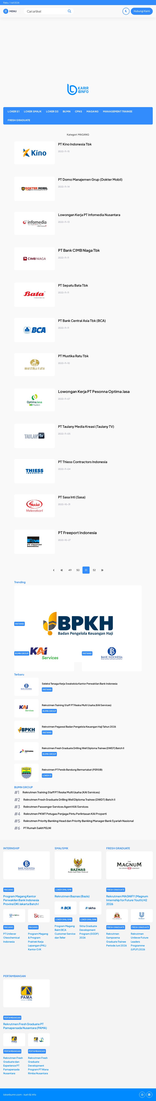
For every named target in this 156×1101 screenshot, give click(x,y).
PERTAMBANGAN (12, 1017)
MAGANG (93, 111)
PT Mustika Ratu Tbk (73, 356)
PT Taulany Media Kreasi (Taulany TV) (86, 426)
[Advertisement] (78, 47)
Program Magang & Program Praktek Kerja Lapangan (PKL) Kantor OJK (38, 941)
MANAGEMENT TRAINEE (117, 111)
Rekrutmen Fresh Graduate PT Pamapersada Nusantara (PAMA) (25, 1026)
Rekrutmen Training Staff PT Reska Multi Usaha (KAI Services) (76, 705)
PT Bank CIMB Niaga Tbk (79, 250)
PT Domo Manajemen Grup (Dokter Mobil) (90, 179)
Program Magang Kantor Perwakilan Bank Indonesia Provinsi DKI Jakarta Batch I (21, 900)
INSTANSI (19, 624)
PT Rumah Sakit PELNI (37, 828)
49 (70, 570)
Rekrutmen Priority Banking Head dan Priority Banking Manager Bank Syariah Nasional (78, 821)
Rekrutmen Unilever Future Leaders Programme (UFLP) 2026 (139, 941)
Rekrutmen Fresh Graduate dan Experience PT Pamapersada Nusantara (13, 1065)
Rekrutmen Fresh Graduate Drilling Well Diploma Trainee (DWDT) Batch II (83, 748)
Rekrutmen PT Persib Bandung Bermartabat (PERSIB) (72, 769)
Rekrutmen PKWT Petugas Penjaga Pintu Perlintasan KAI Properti (65, 813)
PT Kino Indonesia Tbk (75, 144)
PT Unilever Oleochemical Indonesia (11, 937)
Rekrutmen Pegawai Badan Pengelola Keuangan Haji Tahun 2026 (79, 726)
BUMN (66, 111)
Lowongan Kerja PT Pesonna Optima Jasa (94, 391)
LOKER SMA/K (33, 111)
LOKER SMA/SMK (63, 889)
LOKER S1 (13, 111)
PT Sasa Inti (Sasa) (72, 497)
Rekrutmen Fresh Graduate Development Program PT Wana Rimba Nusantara (38, 1065)
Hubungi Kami (142, 11)
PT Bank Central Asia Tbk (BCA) (82, 320)
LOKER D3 (52, 111)
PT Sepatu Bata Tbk (73, 285)
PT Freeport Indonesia (77, 532)
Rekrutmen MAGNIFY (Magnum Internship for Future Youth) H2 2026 (127, 900)
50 (78, 570)
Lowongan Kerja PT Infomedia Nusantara (89, 215)
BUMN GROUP (21, 653)
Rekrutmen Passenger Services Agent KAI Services (55, 806)
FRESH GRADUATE (19, 120)
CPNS (78, 111)
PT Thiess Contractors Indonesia (82, 462)
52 (94, 570)
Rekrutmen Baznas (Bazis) (72, 896)
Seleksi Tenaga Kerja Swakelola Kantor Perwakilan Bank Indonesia (79, 683)
